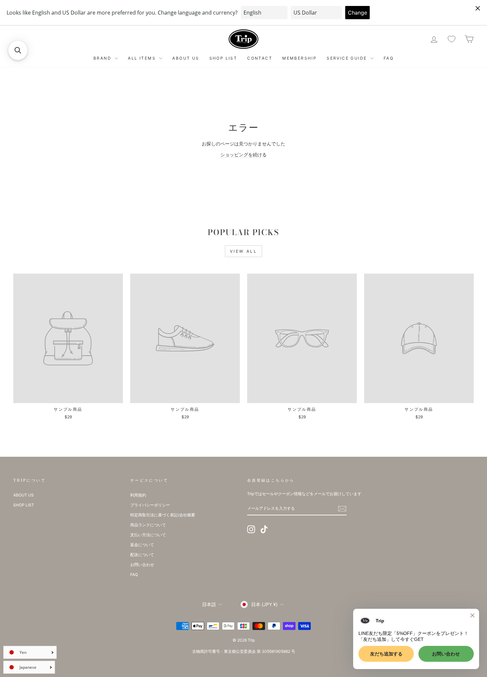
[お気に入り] (451, 39)
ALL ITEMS (142, 58)
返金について (142, 544)
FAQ (389, 58)
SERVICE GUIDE (348, 58)
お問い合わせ (142, 564)
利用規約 (138, 495)
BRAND (103, 58)
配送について (142, 554)
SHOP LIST (223, 58)
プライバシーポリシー (150, 504)
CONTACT (259, 58)
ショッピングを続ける (243, 154)
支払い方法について (148, 534)
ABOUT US (185, 58)
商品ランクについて (148, 524)
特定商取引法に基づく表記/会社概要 (162, 514)
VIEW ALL (243, 251)
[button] (17, 50)
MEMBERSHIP (299, 58)
